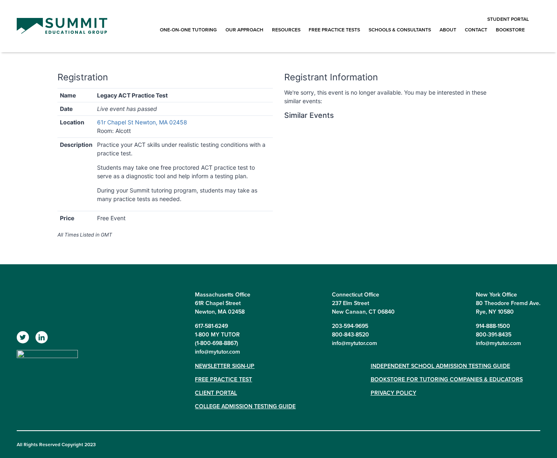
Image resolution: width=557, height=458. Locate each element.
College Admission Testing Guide (245, 406)
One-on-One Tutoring (188, 29)
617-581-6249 (211, 326)
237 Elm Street (350, 303)
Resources (286, 29)
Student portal (508, 18)
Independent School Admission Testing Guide (440, 366)
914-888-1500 (493, 326)
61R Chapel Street (218, 303)
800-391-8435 (493, 334)
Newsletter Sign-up (224, 366)
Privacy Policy (393, 393)
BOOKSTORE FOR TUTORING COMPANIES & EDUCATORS (447, 379)
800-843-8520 (350, 334)
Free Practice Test (223, 379)
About (448, 29)
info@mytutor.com (217, 351)
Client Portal (216, 393)
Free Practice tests (334, 29)
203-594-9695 (350, 326)
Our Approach (244, 29)
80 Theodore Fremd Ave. (508, 303)
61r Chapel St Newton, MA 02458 (142, 122)
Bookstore (510, 29)
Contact (476, 29)
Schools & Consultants (400, 29)
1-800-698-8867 (217, 343)
